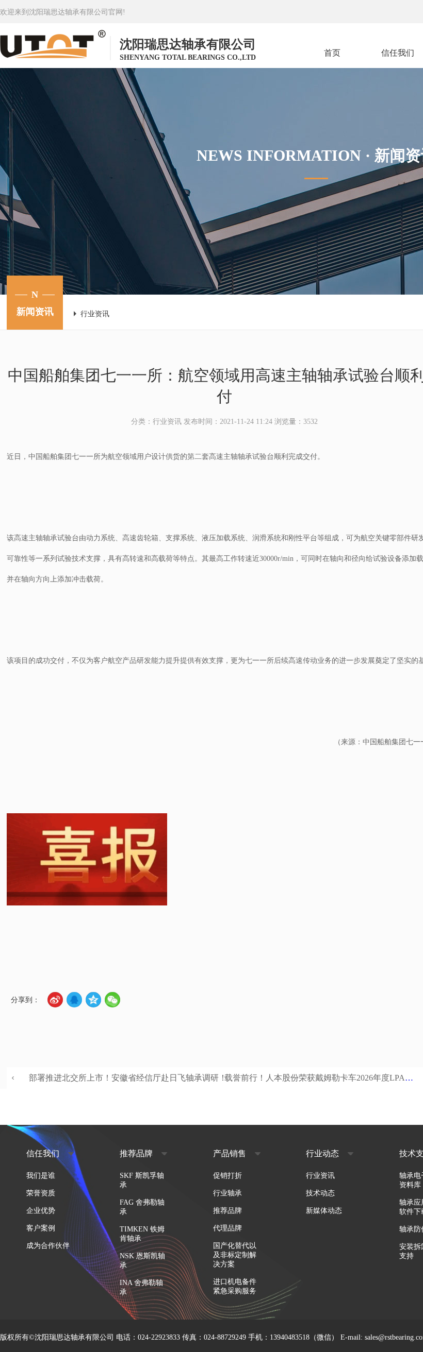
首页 (332, 52)
